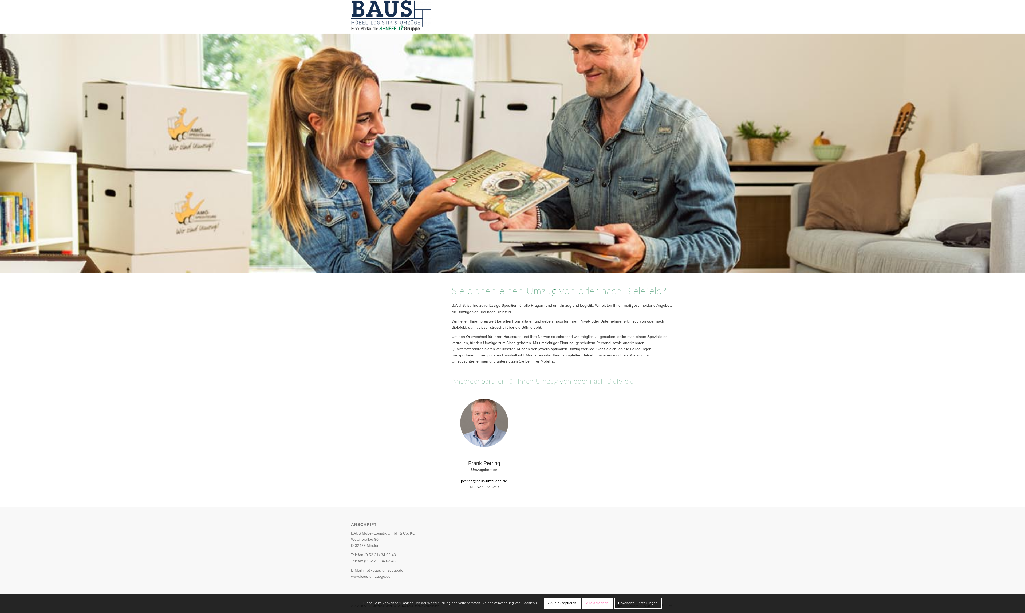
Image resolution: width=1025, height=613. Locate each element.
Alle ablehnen (597, 603)
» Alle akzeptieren (562, 603)
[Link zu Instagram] (656, 17)
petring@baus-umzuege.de (484, 481)
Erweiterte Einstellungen (637, 603)
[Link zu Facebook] (648, 17)
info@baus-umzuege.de (383, 570)
